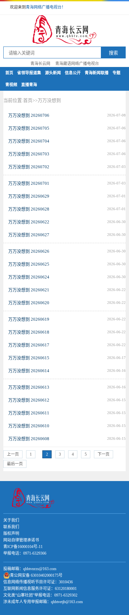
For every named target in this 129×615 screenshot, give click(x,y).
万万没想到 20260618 (28, 332)
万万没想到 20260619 (28, 319)
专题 (116, 73)
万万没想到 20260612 (28, 400)
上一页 (13, 454)
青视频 (11, 84)
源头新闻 (53, 73)
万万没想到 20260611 (28, 412)
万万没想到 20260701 (28, 183)
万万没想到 (49, 100)
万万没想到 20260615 (28, 357)
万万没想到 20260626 (28, 251)
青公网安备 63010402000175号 (36, 575)
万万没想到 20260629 (28, 196)
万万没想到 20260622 (28, 221)
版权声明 (11, 533)
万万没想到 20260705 (28, 128)
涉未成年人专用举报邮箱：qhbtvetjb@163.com (43, 601)
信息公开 (73, 73)
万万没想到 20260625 (28, 264)
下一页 (103, 454)
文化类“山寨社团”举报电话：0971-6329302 (40, 595)
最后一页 (15, 464)
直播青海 (29, 84)
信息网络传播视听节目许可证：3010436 (38, 582)
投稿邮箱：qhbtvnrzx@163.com (29, 568)
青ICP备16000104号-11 (23, 546)
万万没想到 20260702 (28, 166)
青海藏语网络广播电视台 (77, 63)
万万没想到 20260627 (28, 234)
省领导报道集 (29, 73)
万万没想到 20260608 (28, 438)
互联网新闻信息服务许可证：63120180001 (40, 588)
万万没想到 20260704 (28, 141)
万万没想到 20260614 (28, 370)
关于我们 (11, 520)
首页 (9, 73)
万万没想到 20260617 (28, 344)
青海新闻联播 (96, 73)
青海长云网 (40, 63)
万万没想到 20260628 (28, 209)
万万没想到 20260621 (28, 289)
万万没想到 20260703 (28, 153)
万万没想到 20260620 (28, 302)
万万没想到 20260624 (28, 277)
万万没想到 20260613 (28, 387)
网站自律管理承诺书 (21, 540)
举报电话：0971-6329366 (24, 553)
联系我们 (11, 527)
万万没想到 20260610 (28, 425)
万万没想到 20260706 (28, 115)
